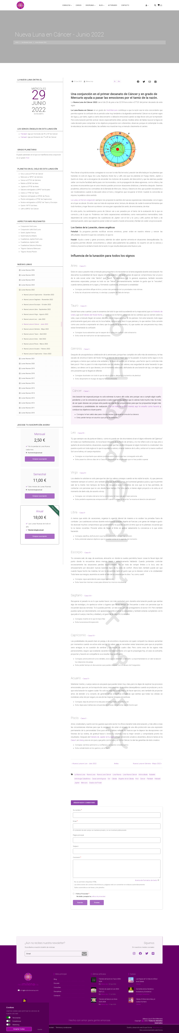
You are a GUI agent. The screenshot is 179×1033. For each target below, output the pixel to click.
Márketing (16, 1025)
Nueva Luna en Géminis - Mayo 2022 (147, 763)
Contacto (125, 5)
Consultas (66, 6)
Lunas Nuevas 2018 (28, 373)
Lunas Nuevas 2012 (28, 403)
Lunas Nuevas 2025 (28, 275)
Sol (109, 779)
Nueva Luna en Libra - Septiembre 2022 (37, 309)
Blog (100, 6)
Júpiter (76, 783)
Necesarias (17, 1018)
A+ (119, 81)
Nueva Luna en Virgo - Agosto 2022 (36, 314)
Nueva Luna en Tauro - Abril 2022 (35, 334)
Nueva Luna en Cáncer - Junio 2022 (36, 324)
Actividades (112, 5)
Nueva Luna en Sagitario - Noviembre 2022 (38, 299)
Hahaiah (157, 779)
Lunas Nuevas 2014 (28, 393)
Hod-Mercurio (112, 110)
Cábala (114, 779)
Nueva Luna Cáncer (104, 775)
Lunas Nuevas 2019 (28, 368)
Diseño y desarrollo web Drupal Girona (139, 1027)
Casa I (86, 391)
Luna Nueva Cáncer (130, 775)
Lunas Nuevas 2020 (28, 364)
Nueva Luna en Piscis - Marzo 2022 (36, 344)
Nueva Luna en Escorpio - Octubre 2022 (37, 304)
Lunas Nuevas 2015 (28, 388)
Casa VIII (87, 596)
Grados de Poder (95, 783)
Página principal (78, 835)
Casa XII (81, 433)
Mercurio (84, 783)
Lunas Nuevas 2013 (28, 398)
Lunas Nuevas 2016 (28, 383)
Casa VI (86, 679)
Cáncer (142, 779)
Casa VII (91, 636)
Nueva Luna (91, 775)
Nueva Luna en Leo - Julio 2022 (84, 763)
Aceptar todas (19, 1029)
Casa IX (87, 553)
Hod (136, 779)
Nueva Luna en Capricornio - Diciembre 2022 (39, 295)
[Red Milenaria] (28, 977)
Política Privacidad (82, 894)
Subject (75, 846)
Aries (81, 740)
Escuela (56, 983)
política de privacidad (98, 896)
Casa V (83, 718)
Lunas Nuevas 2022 (28, 290)
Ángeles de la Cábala (126, 779)
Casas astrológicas (99, 779)
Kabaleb (152, 775)
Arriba (116, 763)
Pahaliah (150, 779)
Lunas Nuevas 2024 (28, 280)
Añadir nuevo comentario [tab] (84, 803)
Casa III (83, 306)
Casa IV (83, 266)
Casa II (86, 349)
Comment (76, 857)
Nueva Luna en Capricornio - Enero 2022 (37, 354)
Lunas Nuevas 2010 (28, 413)
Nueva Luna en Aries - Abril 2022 (35, 339)
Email (75, 821)
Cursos (78, 5)
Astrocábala (143, 775)
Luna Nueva (117, 775)
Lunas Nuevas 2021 (28, 359)
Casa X (82, 513)
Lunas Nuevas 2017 (28, 378)
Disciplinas (89, 6)
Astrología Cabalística (82, 779)
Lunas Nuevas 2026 (28, 270)
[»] (147, 5)
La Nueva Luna (79, 775)
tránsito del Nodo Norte (92, 315)
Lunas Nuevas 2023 (28, 285)
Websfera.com (158, 1027)
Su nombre (77, 810)
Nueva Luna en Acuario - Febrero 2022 (37, 349)
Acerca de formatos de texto (146, 880)
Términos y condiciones (63, 1027)
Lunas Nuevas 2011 (28, 408)
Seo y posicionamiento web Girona (151, 1030)
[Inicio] (20, 5)
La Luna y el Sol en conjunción (83, 200)
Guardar (40, 1029)
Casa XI (83, 473)
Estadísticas (17, 1021)
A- (115, 81)
